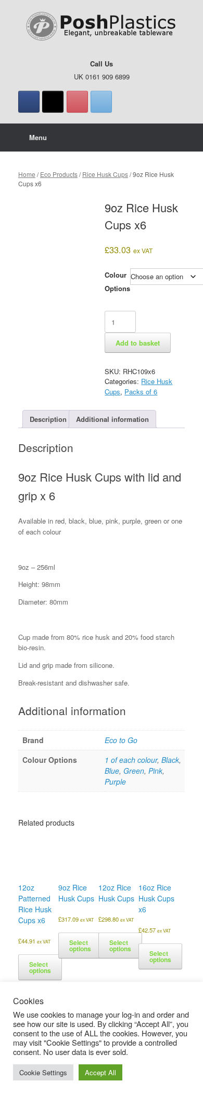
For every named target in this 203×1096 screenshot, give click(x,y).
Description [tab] (48, 419)
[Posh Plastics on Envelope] (101, 102)
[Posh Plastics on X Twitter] (53, 102)
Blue (112, 770)
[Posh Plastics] (101, 26)
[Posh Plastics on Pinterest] (77, 102)
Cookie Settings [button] (43, 1072)
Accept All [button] (100, 1072)
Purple (115, 781)
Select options (40, 967)
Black (170, 760)
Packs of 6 (140, 391)
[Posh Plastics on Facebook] (29, 102)
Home (26, 174)
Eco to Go (121, 740)
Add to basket (138, 343)
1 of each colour (131, 760)
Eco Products (59, 174)
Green (133, 770)
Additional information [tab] (112, 419)
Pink (155, 770)
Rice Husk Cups (105, 174)
